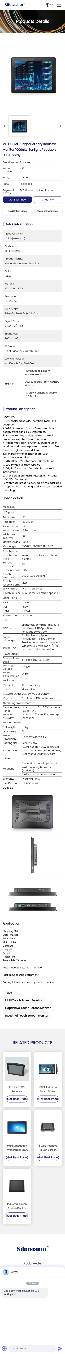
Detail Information (17, 211)
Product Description (47, 211)
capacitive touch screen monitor (28, 1008)
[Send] (60, 1348)
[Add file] (4, 1348)
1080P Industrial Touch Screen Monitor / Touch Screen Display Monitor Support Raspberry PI (48, 1089)
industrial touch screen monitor (27, 1016)
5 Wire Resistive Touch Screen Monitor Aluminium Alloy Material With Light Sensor (48, 1148)
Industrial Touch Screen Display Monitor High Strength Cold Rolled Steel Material (17, 1206)
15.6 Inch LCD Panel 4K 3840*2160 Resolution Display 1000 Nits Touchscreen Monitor (17, 1089)
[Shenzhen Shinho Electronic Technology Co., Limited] (14, 5)
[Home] (33, 1253)
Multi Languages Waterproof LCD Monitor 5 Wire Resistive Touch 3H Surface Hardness (17, 1148)
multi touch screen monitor (23, 1000)
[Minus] (60, 1272)
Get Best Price (17, 199)
